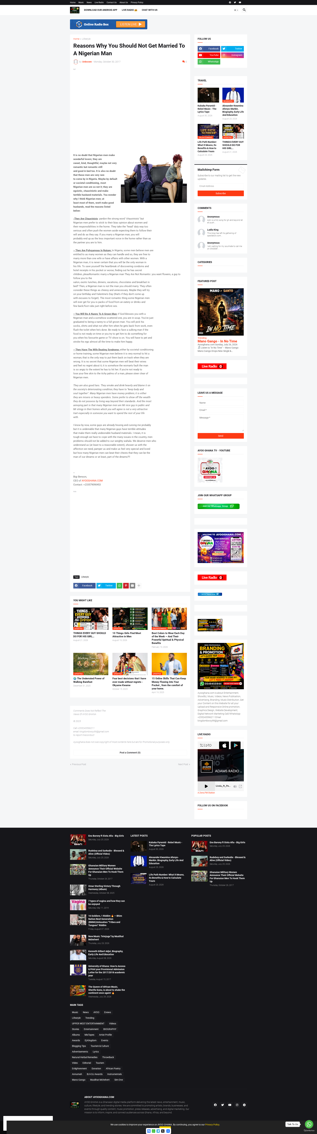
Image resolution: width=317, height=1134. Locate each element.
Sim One (118, 1079)
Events (104, 1040)
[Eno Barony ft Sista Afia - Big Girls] (78, 839)
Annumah (77, 1074)
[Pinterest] (126, 586)
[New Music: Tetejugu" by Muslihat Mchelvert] (78, 940)
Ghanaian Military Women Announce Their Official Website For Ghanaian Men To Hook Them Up (105, 870)
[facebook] (230, 2)
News (89, 2)
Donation (96, 1068)
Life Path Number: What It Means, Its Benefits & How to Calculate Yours (207, 147)
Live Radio (99, 2)
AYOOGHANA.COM (92, 480)
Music (81, 2)
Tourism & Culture (100, 1046)
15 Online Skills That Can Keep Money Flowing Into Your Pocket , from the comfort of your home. (169, 683)
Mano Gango (78, 1079)
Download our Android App (100, 10)
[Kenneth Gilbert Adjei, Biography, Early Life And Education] (78, 955)
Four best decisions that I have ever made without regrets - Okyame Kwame (129, 682)
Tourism (100, 1063)
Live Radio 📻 (129, 10)
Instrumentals (114, 1074)
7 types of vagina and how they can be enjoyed (106, 902)
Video (75, 1063)
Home (72, 2)
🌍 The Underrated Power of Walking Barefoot (88, 680)
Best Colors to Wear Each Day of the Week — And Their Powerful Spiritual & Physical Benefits (168, 638)
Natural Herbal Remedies (84, 1057)
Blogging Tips (79, 1046)
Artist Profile (105, 1034)
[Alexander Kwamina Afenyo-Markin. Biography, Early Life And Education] (139, 861)
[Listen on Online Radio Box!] (108, 28)
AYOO (96, 1012)
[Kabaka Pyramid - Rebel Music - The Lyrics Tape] (208, 95)
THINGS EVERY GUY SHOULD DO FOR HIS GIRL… (89, 635)
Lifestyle (86, 39)
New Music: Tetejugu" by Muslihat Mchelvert (106, 938)
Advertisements (80, 1051)
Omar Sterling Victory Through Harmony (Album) (104, 888)
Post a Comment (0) (130, 752)
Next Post (183, 764)
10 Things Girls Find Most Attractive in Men (126, 635)
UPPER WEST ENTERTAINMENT (88, 1023)
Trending (89, 1018)
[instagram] (237, 1105)
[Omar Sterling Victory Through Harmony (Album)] (78, 890)
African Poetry (113, 1068)
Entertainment (91, 1029)
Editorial (87, 1063)
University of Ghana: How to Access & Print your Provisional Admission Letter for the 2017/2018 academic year (106, 971)
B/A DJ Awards (95, 1074)
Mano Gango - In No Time (217, 341)
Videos (112, 1023)
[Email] (132, 586)
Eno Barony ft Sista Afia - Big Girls (106, 835)
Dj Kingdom (90, 1040)
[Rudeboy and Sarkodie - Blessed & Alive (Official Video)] (78, 854)
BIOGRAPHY (109, 1029)
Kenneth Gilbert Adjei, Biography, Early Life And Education (105, 953)
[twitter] (235, 2)
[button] (236, 10)
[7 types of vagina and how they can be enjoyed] (78, 904)
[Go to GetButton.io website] (309, 1131)
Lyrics (96, 1051)
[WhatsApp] (119, 586)
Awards (76, 1040)
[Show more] (139, 586)
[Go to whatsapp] (309, 1124)
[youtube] (240, 2)
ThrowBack (108, 1057)
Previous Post (79, 764)
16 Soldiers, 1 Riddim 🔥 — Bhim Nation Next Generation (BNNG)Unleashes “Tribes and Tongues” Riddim (105, 921)
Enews (107, 1012)
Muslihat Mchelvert (100, 1079)
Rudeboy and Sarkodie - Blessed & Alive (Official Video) (106, 852)
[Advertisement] (130, 110)
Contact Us (112, 2)
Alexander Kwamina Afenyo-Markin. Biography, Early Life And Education (233, 110)
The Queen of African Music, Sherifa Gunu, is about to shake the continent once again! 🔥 (106, 989)
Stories (75, 1029)
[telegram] (244, 1105)
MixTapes (89, 1034)
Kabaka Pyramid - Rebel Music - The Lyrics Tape (207, 108)
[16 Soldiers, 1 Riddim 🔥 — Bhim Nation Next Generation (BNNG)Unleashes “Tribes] (78, 919)
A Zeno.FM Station (206, 793)
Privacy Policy (137, 2)
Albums (76, 1034)
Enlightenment (79, 1068)
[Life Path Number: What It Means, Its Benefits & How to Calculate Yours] (139, 878)
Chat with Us (150, 10)
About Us (124, 2)
